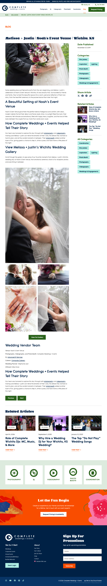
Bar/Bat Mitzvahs (10, 559)
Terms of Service (95, 582)
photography (48, 133)
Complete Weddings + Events (73, 581)
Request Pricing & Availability (53, 514)
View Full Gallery (37, 337)
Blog (84, 9)
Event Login (12, 565)
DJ (50, 9)
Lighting (94, 64)
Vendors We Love (41, 561)
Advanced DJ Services (15, 357)
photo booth (50, 138)
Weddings (8, 549)
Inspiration (83, 64)
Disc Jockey (14, 15)
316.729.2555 (100, 5)
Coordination (77, 9)
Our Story (37, 548)
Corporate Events (10, 551)
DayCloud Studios (96, 581)
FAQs (35, 556)
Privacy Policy (87, 582)
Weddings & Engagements (88, 83)
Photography (43, 9)
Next (21, 398)
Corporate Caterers (18, 361)
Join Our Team (38, 553)
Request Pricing (96, 9)
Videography (57, 9)
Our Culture (37, 551)
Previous (11, 398)
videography (61, 133)
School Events (9, 554)
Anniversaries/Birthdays (12, 557)
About (37, 545)
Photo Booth (67, 9)
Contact (36, 559)
